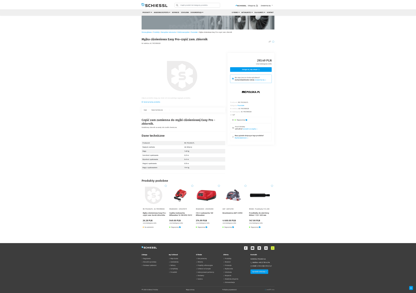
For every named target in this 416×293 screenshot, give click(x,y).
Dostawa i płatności (149, 265)
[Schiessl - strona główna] (154, 5)
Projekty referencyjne (205, 265)
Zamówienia (174, 262)
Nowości (228, 262)
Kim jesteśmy (202, 259)
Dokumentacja (230, 282)
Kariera (200, 279)
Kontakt (270, 12)
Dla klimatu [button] (259, 12)
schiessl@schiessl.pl (264, 266)
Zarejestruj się (266, 6)
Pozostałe (194, 32)
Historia (200, 262)
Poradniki (173, 272)
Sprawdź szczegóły (249, 129)
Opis (145, 110)
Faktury (173, 265)
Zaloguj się (251, 6)
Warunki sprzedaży (149, 262)
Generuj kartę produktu (152, 102)
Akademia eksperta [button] (161, 12)
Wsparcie (175, 12)
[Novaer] (272, 248)
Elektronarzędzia (183, 32)
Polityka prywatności (229, 290)
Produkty (228, 259)
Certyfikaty (174, 269)
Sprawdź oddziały (258, 272)
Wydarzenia (229, 269)
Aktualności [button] (246, 12)
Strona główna (146, 32)
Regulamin (147, 259)
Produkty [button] (146, 12)
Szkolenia (185, 12)
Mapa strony (190, 290)
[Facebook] (246, 248)
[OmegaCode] (269, 290)
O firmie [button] (235, 12)
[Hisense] (266, 248)
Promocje (228, 265)
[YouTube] (252, 248)
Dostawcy (201, 275)
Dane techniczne (157, 110)
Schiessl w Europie (204, 269)
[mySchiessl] (241, 6)
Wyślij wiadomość (241, 138)
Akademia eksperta (231, 279)
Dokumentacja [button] (196, 12)
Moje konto (174, 259)
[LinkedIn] (259, 248)
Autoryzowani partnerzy (206, 272)
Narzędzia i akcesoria (168, 32)
